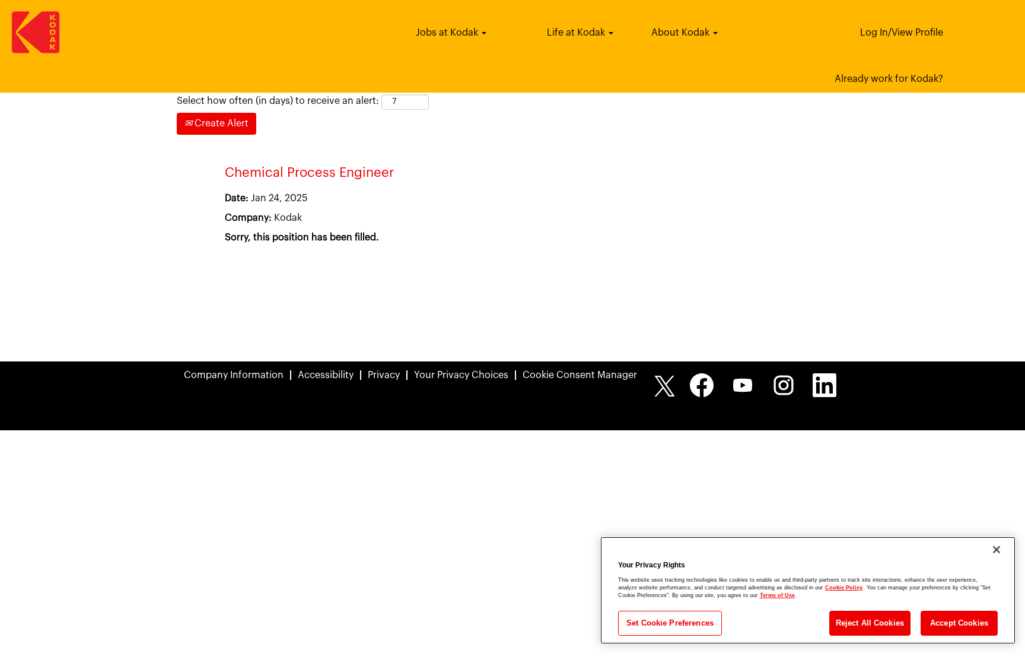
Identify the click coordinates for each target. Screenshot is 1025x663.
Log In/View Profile (901, 32)
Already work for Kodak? (889, 79)
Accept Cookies (959, 622)
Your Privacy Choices (461, 375)
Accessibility (326, 375)
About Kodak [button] (681, 32)
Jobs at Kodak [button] (448, 32)
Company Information (234, 375)
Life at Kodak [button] (577, 32)
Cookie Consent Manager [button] (580, 375)
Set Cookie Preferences (670, 622)
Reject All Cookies (870, 622)
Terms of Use (777, 595)
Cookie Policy (843, 588)
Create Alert (220, 123)
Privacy (384, 375)
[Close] (996, 550)
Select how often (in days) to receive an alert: (278, 101)
